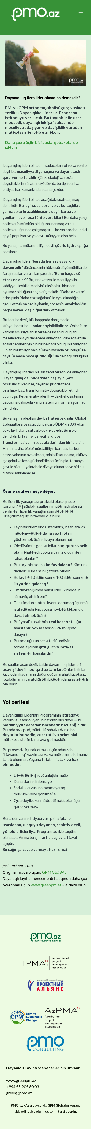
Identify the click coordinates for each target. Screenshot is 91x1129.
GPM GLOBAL (54, 872)
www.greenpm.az (46, 884)
